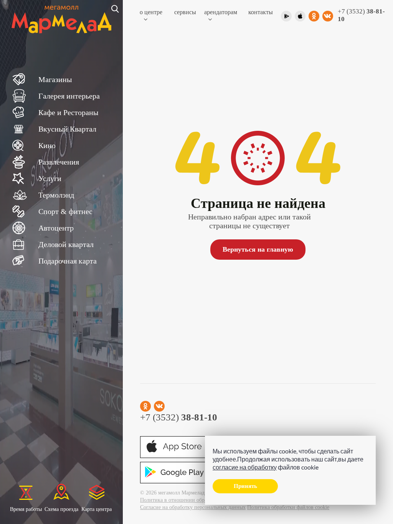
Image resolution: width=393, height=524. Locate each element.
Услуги (49, 178)
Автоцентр (56, 228)
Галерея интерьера (69, 96)
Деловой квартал (66, 244)
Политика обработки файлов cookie (288, 507)
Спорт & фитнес (65, 211)
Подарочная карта (67, 261)
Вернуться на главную (258, 249)
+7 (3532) (361, 15)
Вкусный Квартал (67, 129)
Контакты (260, 12)
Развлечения (58, 162)
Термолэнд (56, 195)
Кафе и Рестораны (68, 112)
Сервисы (185, 12)
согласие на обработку (245, 467)
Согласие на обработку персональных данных (193, 507)
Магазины (55, 79)
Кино (47, 145)
